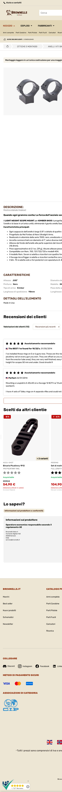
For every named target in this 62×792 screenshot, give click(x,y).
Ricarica (50, 631)
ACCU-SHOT (8, 463)
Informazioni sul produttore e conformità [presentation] (24, 511)
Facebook (44, 666)
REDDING (54, 463)
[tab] (23, 511)
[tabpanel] (26, 453)
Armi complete (8, 33)
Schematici (8, 617)
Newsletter (8, 624)
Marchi (6, 597)
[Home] (6, 46)
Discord (11, 666)
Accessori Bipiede (9, 490)
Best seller (7, 603)
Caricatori (52, 33)
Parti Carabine (21, 33)
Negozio (7, 25)
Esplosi (25, 25)
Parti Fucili (43, 33)
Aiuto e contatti (13, 2)
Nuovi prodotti (9, 610)
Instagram (27, 666)
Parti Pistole (32, 33)
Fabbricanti (45, 25)
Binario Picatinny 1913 (14, 465)
